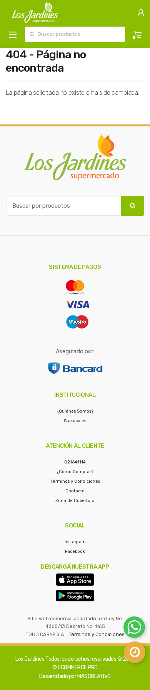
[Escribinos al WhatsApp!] (134, 628)
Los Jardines (29, 659)
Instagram (75, 541)
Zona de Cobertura (75, 500)
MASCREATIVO (94, 676)
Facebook (75, 551)
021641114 (75, 462)
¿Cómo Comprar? (75, 471)
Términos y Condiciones (75, 481)
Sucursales (75, 420)
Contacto (75, 491)
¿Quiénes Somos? (75, 411)
